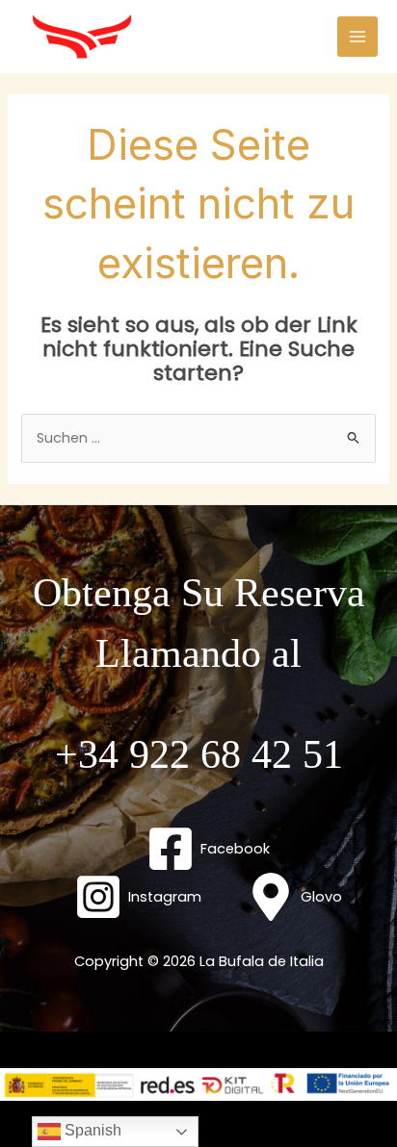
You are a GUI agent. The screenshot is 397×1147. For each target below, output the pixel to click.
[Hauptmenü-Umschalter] (357, 36)
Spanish (91, 1130)
